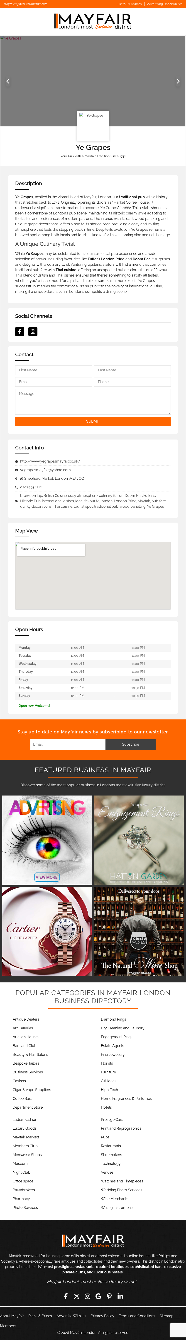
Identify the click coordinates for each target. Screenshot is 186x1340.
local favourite (87, 501)
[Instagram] (32, 331)
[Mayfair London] (93, 22)
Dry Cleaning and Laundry (122, 1028)
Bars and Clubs (25, 1046)
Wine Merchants (114, 1199)
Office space (23, 1181)
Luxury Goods (25, 1128)
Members (8, 1326)
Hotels (106, 1107)
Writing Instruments (117, 1207)
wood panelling (133, 506)
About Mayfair (12, 1316)
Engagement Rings (116, 1037)
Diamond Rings (113, 1019)
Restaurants (111, 1146)
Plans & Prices (40, 1316)
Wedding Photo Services (121, 1190)
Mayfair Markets (26, 1137)
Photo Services (25, 1207)
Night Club (21, 1172)
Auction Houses (26, 1037)
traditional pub (106, 506)
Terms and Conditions (137, 1316)
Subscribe (130, 744)
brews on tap (31, 495)
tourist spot (83, 506)
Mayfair (144, 501)
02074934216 (31, 487)
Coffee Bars (22, 1098)
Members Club (25, 1146)
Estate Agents (112, 1046)
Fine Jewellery (113, 1054)
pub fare (159, 501)
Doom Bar (133, 495)
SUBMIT (93, 421)
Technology (111, 1163)
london (107, 501)
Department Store (28, 1107)
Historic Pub (30, 501)
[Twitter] (77, 1296)
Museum (20, 1163)
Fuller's (149, 495)
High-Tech (109, 1090)
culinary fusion (111, 495)
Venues (107, 1172)
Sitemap (167, 1316)
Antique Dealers (26, 1019)
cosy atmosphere (83, 495)
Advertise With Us (71, 1316)
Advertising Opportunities (164, 4)
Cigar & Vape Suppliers (32, 1090)
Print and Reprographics (121, 1128)
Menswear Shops (27, 1155)
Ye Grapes (155, 506)
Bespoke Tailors (26, 1063)
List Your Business (129, 4)
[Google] (98, 1296)
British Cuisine (55, 495)
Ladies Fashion (25, 1119)
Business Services (28, 1072)
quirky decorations (35, 506)
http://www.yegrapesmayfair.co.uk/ (50, 461)
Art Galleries (23, 1028)
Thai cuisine (62, 506)
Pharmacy (21, 1199)
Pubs (105, 1137)
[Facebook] (19, 331)
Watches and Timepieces (122, 1181)
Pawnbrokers (24, 1190)
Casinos (19, 1081)
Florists (107, 1063)
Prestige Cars (112, 1119)
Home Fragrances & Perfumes (126, 1098)
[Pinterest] (109, 1296)
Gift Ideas (108, 1081)
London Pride (125, 501)
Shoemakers (111, 1155)
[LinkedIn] (120, 1296)
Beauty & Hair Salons (30, 1054)
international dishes (58, 501)
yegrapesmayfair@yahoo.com (45, 470)
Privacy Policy (102, 1316)
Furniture (108, 1072)
